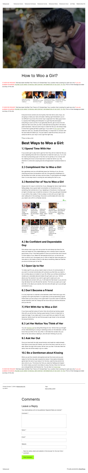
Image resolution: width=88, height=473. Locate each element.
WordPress (82, 469)
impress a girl (30, 328)
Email (24, 437)
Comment (25, 413)
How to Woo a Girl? (50, 388)
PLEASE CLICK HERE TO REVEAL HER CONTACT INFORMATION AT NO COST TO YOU (40, 84)
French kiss (57, 367)
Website (24, 444)
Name (24, 430)
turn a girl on (58, 128)
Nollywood (6, 4)
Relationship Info (21, 386)
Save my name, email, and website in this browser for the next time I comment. (43, 452)
